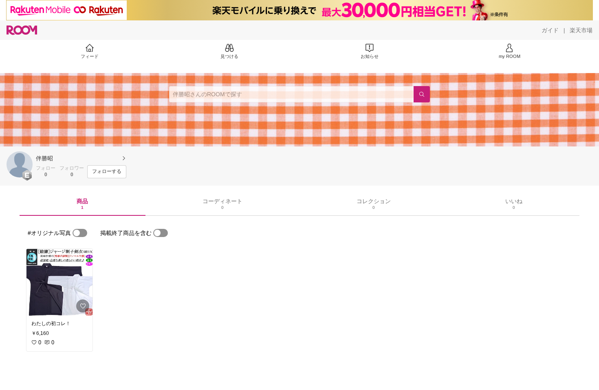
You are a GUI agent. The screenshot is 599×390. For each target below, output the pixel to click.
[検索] (422, 94)
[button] (20, 164)
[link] (59, 282)
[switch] (80, 233)
